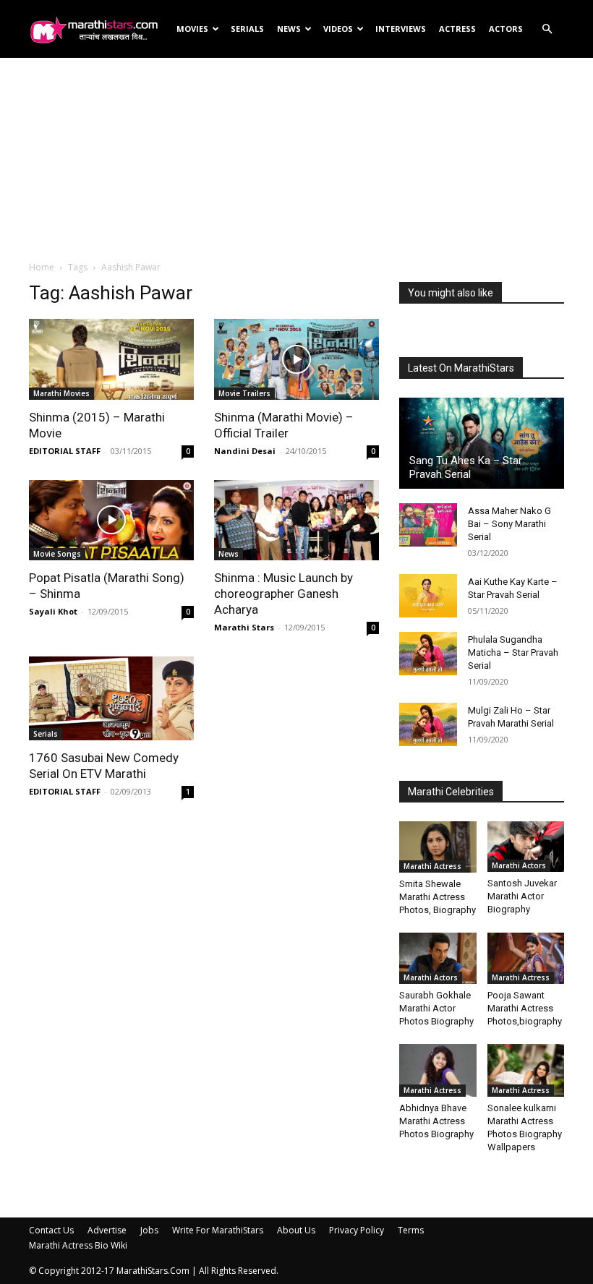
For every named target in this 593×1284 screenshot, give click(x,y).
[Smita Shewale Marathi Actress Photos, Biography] (438, 847)
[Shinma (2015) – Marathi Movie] (111, 359)
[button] (546, 29)
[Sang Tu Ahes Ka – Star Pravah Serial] (481, 443)
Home (41, 267)
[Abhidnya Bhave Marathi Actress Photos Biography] (438, 1070)
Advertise (107, 1230)
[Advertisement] (296, 158)
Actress (457, 28)
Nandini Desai (245, 450)
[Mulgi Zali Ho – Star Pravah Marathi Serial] (428, 724)
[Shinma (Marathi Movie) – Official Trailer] (296, 359)
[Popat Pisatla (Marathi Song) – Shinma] (111, 520)
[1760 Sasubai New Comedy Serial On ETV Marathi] (111, 698)
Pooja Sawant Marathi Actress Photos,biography (524, 1008)
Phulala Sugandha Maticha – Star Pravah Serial (513, 652)
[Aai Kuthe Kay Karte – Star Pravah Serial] (428, 595)
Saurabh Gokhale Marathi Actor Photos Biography (436, 1008)
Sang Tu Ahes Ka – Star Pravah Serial (465, 467)
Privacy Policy (356, 1230)
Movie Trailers (244, 393)
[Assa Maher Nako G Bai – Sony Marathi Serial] (428, 525)
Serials (247, 28)
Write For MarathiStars (217, 1230)
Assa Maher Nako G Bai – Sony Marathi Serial (509, 523)
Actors (506, 28)
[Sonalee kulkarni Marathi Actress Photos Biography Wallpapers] (526, 1070)
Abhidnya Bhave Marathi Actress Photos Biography (436, 1121)
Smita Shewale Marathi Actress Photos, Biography (437, 896)
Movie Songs (57, 554)
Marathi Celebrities (451, 791)
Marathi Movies (61, 393)
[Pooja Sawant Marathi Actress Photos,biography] (526, 958)
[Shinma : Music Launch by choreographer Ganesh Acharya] (296, 520)
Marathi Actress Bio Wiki (78, 1245)
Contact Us (51, 1230)
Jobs (149, 1230)
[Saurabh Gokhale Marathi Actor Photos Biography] (438, 958)
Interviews (400, 28)
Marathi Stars (244, 627)
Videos (338, 28)
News (289, 28)
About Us (296, 1230)
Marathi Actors (519, 865)
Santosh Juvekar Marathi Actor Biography (522, 896)
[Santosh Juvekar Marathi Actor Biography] (526, 846)
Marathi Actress (432, 866)
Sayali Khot (53, 611)
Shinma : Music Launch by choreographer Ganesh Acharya (283, 593)
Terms (411, 1230)
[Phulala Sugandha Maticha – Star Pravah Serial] (428, 653)
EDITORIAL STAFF (65, 450)
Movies (192, 28)
